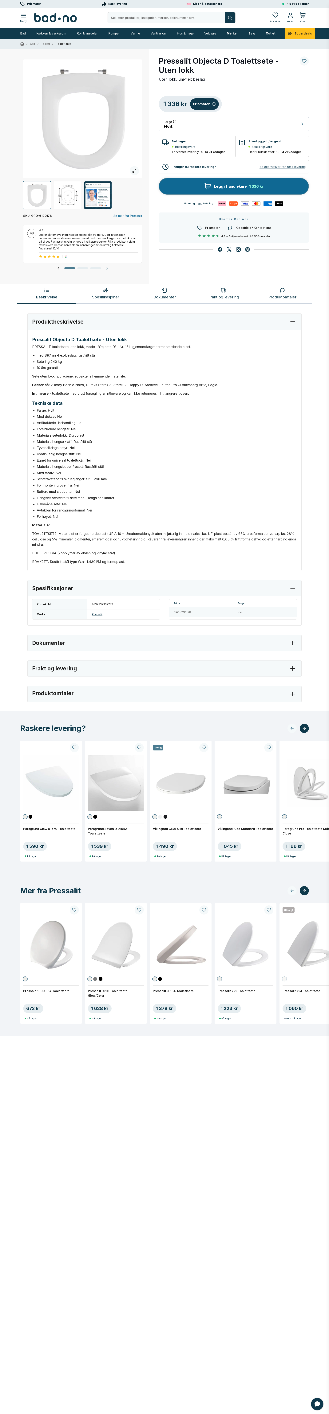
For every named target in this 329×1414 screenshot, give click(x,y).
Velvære (210, 33)
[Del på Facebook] (220, 249)
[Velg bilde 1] (37, 195)
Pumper (114, 33)
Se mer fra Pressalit (127, 216)
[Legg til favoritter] (74, 747)
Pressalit (97, 614)
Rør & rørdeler (87, 33)
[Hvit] (25, 817)
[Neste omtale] (107, 268)
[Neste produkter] (304, 728)
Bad (23, 33)
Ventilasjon (158, 33)
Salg (251, 33)
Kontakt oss (263, 228)
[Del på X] (229, 249)
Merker (232, 33)
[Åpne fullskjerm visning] (82, 118)
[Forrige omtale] (58, 268)
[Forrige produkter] (292, 728)
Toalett (45, 43)
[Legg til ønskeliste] (304, 61)
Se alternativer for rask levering (283, 167)
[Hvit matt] (160, 817)
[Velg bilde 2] (67, 195)
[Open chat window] (317, 1404)
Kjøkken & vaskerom (51, 33)
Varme (135, 33)
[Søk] (230, 17)
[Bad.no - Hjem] (55, 17)
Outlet (270, 33)
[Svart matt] (165, 817)
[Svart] (30, 817)
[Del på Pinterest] (247, 249)
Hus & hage (185, 33)
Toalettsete (63, 43)
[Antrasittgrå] (95, 979)
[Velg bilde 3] (98, 195)
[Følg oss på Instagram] (238, 249)
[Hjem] (22, 44)
